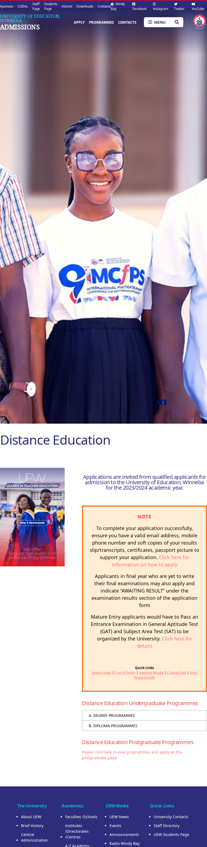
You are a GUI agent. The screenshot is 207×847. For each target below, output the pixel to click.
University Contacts (171, 816)
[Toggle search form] (176, 22)
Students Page (50, 6)
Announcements (124, 834)
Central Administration (34, 837)
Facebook (139, 8)
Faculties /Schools (81, 816)
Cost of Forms (125, 672)
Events (115, 825)
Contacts (104, 6)
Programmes (101, 22)
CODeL (23, 6)
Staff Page (36, 6)
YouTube (198, 8)
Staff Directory (167, 825)
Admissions (20, 27)
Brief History (32, 825)
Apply (79, 22)
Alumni (67, 6)
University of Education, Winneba (30, 18)
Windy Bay (118, 6)
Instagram (160, 8)
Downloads (85, 6)
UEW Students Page (171, 834)
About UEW (31, 816)
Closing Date (176, 672)
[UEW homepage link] (199, 22)
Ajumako (6, 6)
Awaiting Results (151, 672)
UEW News (119, 816)
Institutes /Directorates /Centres (77, 831)
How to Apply (101, 672)
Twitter (179, 8)
